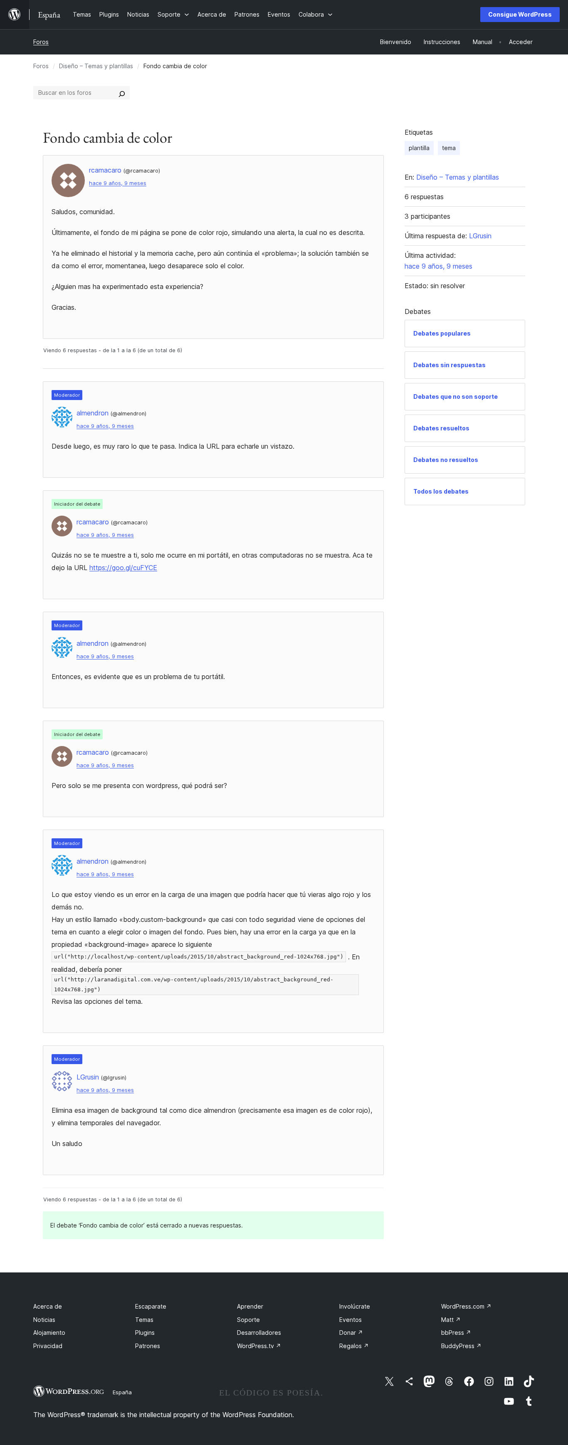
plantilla (419, 147)
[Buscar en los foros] (122, 92)
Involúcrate (354, 1306)
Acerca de (47, 1306)
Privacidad (47, 1345)
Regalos (354, 1345)
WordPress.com (466, 1306)
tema (449, 147)
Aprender (250, 1306)
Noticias (44, 1319)
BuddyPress (461, 1345)
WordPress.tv (259, 1345)
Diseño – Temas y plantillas (96, 65)
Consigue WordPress (520, 14)
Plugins (145, 1332)
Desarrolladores (259, 1332)
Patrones (147, 1345)
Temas (144, 1319)
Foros (41, 41)
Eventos (350, 1319)
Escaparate (150, 1306)
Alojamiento (49, 1332)
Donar (351, 1332)
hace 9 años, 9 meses (117, 183)
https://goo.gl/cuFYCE (123, 567)
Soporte (248, 1319)
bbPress (456, 1332)
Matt (451, 1319)
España (122, 1392)
